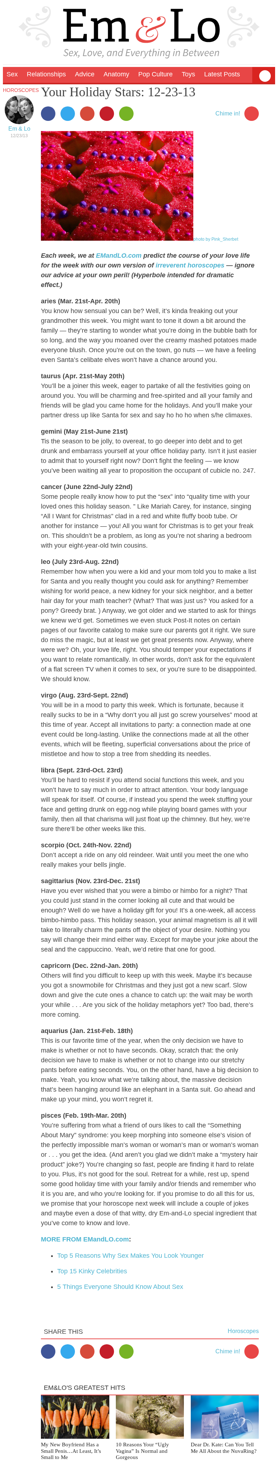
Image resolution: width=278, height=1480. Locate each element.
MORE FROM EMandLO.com (85, 1239)
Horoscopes (21, 90)
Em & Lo (19, 129)
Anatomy (116, 74)
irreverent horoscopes (190, 265)
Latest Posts (222, 74)
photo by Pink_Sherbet (215, 239)
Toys (188, 74)
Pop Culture (155, 74)
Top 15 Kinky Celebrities (92, 1271)
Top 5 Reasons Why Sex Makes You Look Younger (130, 1255)
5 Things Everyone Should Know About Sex (120, 1286)
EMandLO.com (119, 255)
